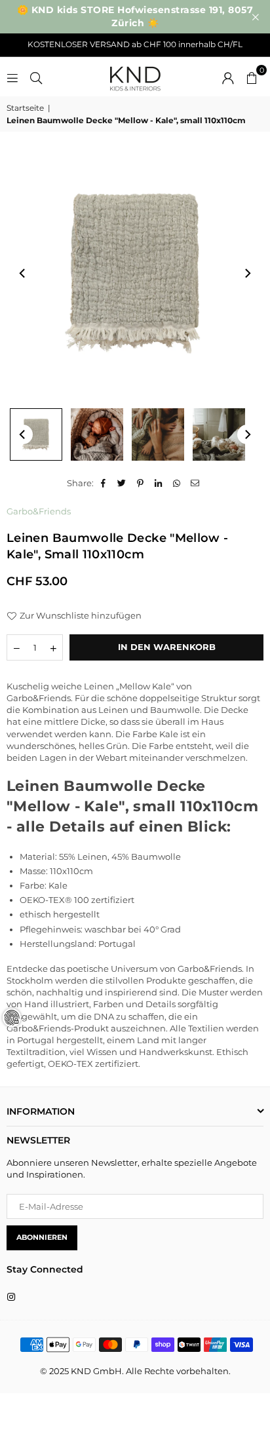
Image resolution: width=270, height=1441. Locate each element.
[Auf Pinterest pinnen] (140, 483)
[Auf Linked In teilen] (159, 483)
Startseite (25, 108)
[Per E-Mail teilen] (196, 483)
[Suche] (36, 76)
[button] (251, 76)
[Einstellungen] (228, 76)
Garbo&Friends (39, 511)
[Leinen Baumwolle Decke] (97, 434)
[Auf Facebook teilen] (104, 483)
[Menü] (12, 76)
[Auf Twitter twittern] (122, 483)
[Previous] (23, 273)
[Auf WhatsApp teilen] (177, 483)
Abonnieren (42, 1237)
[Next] (247, 273)
